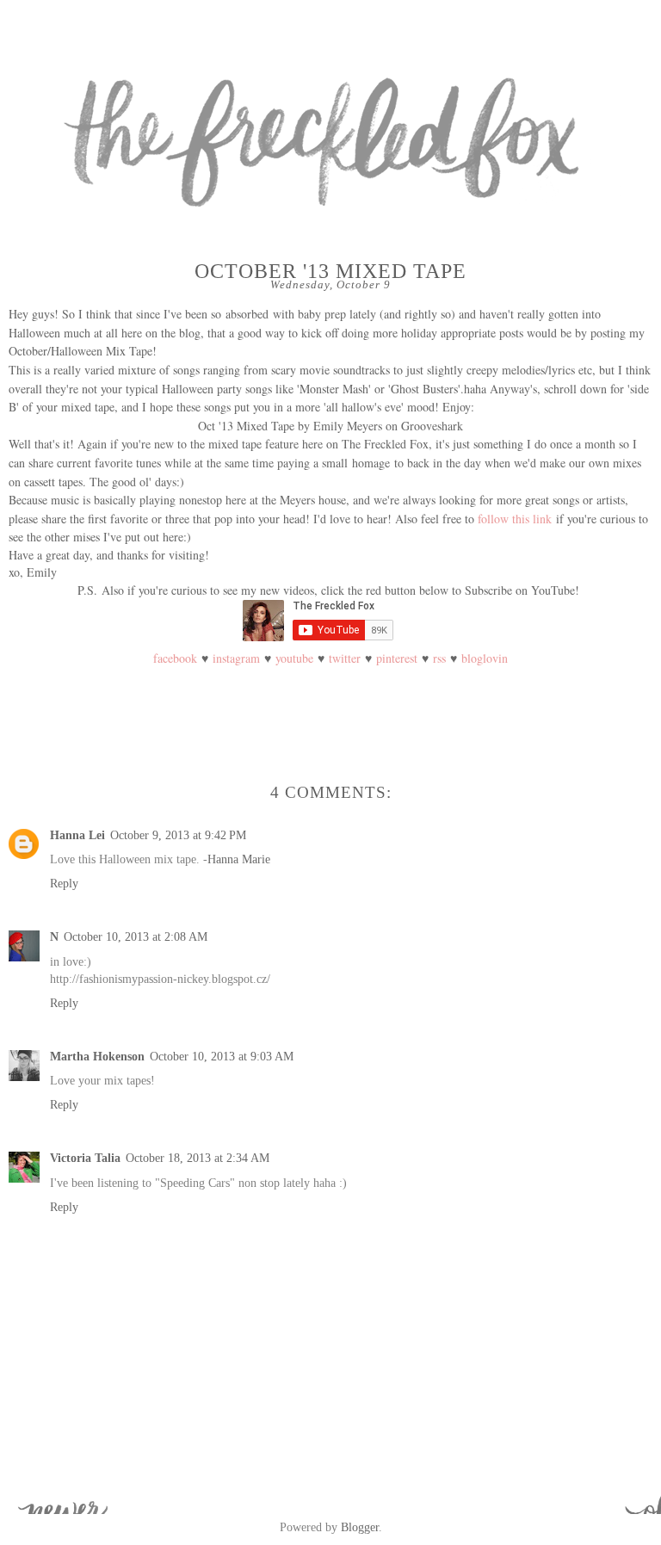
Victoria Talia (85, 1158)
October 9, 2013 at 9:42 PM (178, 835)
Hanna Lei (77, 835)
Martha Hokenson (97, 1056)
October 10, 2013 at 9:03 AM (221, 1056)
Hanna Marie (238, 859)
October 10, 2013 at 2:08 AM (135, 936)
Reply (64, 883)
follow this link (515, 518)
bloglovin (484, 658)
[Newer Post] (26, 1496)
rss (439, 658)
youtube (294, 658)
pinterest (396, 658)
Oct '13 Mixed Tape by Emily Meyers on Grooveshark (330, 425)
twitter (345, 658)
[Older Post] (635, 1496)
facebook (175, 658)
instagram (236, 658)
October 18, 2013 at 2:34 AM (197, 1158)
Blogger (360, 1527)
